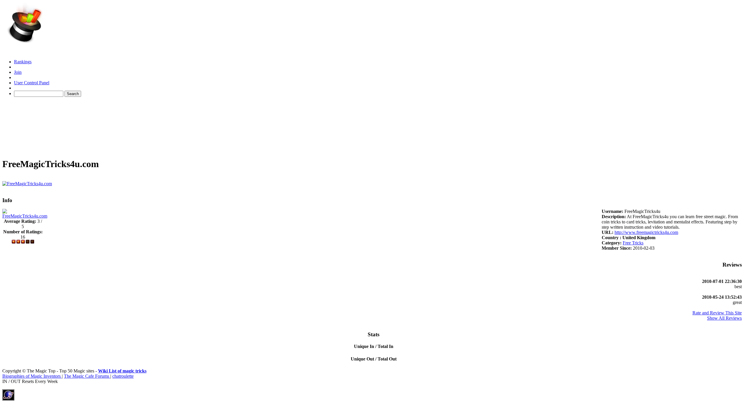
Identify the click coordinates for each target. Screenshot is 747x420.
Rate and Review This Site (717, 312)
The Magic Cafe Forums (87, 376)
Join (18, 72)
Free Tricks (633, 242)
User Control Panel (31, 82)
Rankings (23, 61)
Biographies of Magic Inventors (32, 376)
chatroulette (123, 376)
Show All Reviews (724, 318)
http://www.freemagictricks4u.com (646, 232)
